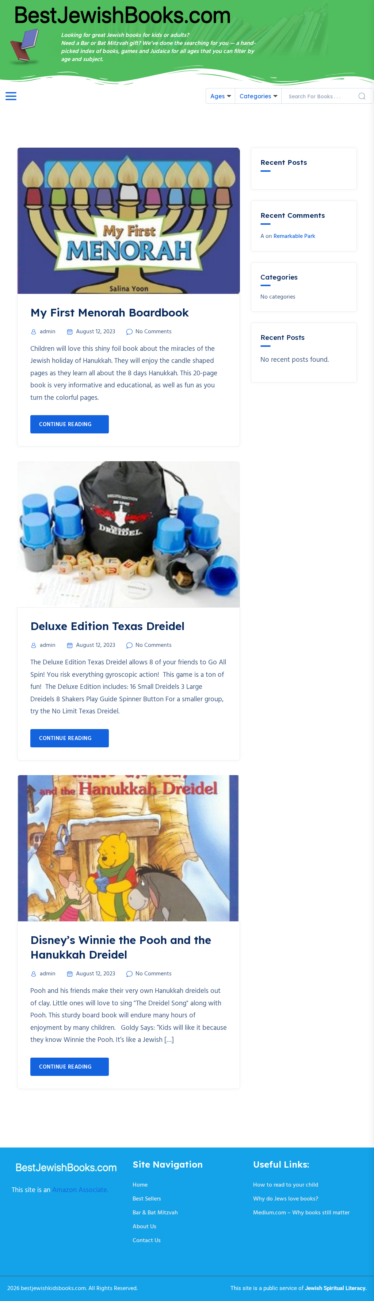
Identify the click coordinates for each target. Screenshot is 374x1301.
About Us (144, 1227)
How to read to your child (285, 1185)
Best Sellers (147, 1199)
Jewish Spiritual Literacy (335, 1288)
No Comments (154, 332)
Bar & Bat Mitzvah (155, 1213)
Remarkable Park (294, 236)
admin (48, 332)
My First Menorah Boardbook (109, 312)
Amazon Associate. (80, 1190)
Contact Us (147, 1240)
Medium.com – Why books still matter (301, 1213)
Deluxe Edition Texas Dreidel (107, 626)
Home (140, 1185)
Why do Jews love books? (285, 1199)
